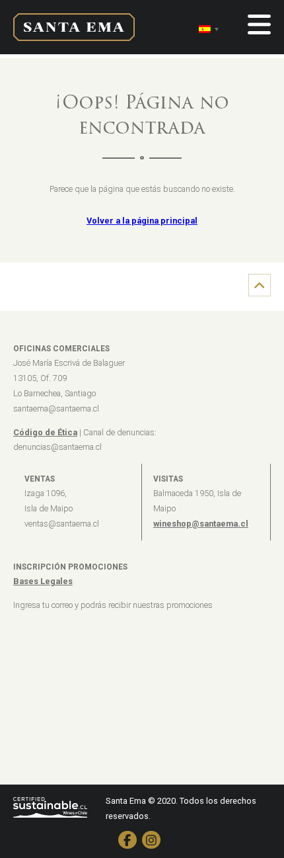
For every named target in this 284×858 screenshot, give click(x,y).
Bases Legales (43, 581)
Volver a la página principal (142, 221)
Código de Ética (45, 432)
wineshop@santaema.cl (200, 524)
